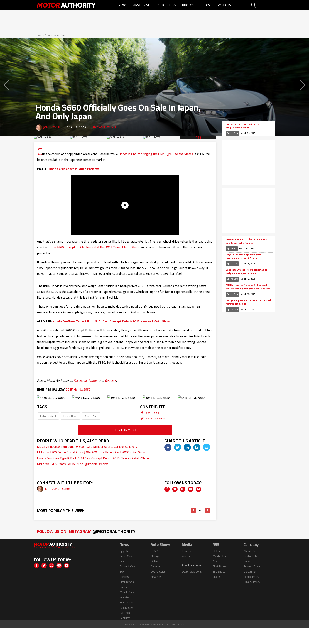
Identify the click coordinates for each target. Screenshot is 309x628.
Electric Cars (127, 602)
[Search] (262, 5)
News (122, 5)
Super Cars (126, 556)
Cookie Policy (251, 576)
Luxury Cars (126, 607)
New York (156, 576)
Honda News (70, 416)
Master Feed (220, 556)
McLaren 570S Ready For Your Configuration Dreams (72, 464)
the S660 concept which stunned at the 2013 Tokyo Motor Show (95, 247)
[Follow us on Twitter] (175, 489)
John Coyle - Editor (57, 489)
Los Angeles (158, 571)
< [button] (193, 510)
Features (125, 617)
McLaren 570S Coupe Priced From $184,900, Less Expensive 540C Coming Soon (91, 452)
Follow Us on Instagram (86, 531)
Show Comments (125, 430)
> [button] (208, 510)
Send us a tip (151, 412)
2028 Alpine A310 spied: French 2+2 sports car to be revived (246, 241)
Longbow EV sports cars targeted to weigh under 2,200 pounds (246, 271)
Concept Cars (127, 566)
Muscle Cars (127, 592)
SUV (122, 571)
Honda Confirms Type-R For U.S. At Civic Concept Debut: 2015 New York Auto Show (111, 321)
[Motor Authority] (66, 5)
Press (247, 561)
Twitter (92, 380)
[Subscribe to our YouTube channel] (190, 489)
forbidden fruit (48, 416)
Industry (125, 597)
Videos (205, 5)
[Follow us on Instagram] (182, 489)
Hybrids (124, 576)
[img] (167, 447)
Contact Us (250, 556)
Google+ (110, 380)
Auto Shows (167, 5)
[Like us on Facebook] (167, 489)
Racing (124, 587)
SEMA (154, 551)
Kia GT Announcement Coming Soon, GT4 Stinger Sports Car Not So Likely (87, 446)
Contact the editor (154, 418)
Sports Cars (59, 35)
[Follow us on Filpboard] (198, 489)
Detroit (155, 561)
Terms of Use (252, 566)
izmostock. (179, 624)
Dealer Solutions (192, 571)
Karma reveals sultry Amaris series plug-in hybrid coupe (246, 126)
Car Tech (125, 612)
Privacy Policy (252, 582)
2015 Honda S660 (78, 389)
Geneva (155, 566)
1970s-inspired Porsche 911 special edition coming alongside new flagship (248, 286)
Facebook (80, 380)
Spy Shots (223, 5)
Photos (188, 5)
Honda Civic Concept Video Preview (74, 169)
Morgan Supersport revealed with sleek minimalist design (248, 302)
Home (40, 35)
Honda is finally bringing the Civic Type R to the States (156, 154)
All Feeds (218, 551)
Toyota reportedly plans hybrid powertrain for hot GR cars (243, 256)
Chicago (155, 556)
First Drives (142, 5)
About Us (249, 551)
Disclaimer (250, 571)
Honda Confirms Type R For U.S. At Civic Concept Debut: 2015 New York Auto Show (93, 458)
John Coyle (51, 127)
